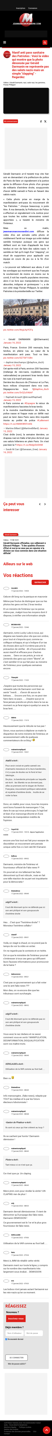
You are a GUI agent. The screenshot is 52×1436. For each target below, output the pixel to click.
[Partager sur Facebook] (41, 121)
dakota (13, 717)
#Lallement (43, 420)
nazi (24, 82)
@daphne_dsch (41, 389)
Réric (13, 1252)
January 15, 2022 (12, 365)
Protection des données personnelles (17, 1431)
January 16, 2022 (12, 342)
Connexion (32, 8)
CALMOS (14, 588)
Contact (7, 1433)
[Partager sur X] (45, 121)
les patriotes (40, 82)
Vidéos (6, 82)
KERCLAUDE (15, 1235)
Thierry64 (14, 677)
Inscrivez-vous (16, 1318)
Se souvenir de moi (15, 1339)
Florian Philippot (9, 84)
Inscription (20, 8)
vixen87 (14, 935)
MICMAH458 (16, 624)
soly (12, 1203)
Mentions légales (10, 1427)
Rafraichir (40, 582)
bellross (14, 856)
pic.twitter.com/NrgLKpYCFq (18, 329)
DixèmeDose (15, 891)
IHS (12, 1281)
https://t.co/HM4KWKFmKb (17, 423)
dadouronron (16, 974)
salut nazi (31, 82)
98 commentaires (10, 121)
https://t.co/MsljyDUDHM (29, 444)
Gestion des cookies (11, 1429)
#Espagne (30, 403)
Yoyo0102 (15, 829)
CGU (34, 1431)
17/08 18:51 (14, 540)
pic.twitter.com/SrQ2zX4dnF (18, 392)
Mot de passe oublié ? (17, 1363)
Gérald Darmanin (16, 82)
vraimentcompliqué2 (18, 749)
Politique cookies (25, 1427)
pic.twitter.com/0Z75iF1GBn (18, 357)
